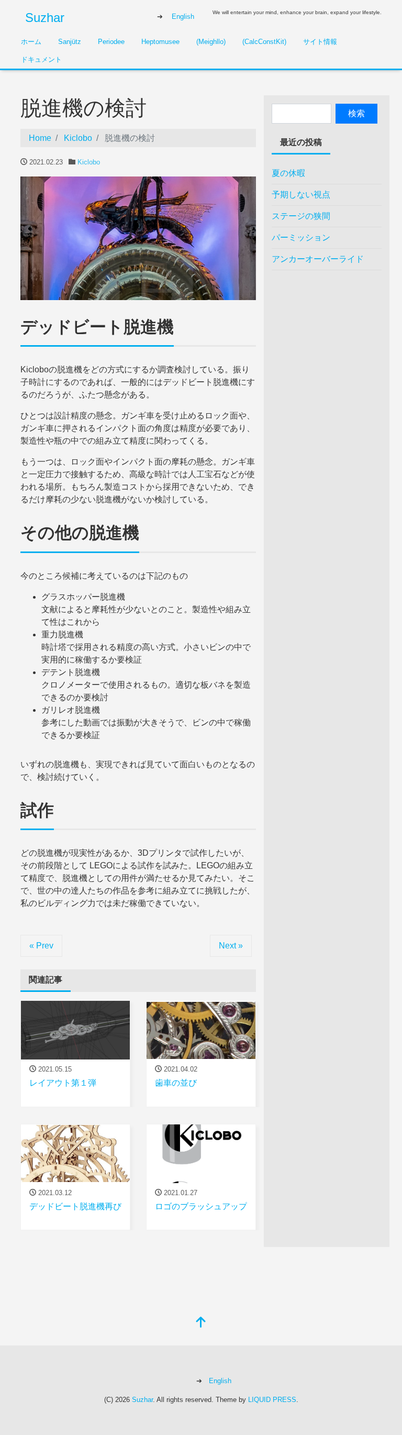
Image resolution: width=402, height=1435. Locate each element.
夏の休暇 (288, 173)
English (183, 16)
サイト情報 (320, 42)
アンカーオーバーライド (318, 259)
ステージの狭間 (301, 216)
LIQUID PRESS (272, 1400)
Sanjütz (69, 42)
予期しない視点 (301, 194)
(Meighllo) (211, 42)
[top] (201, 1323)
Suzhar (44, 17)
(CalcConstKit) (264, 42)
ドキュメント (41, 59)
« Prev (41, 945)
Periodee (111, 42)
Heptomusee (160, 42)
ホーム (31, 42)
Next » (231, 945)
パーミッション (301, 237)
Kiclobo (88, 162)
